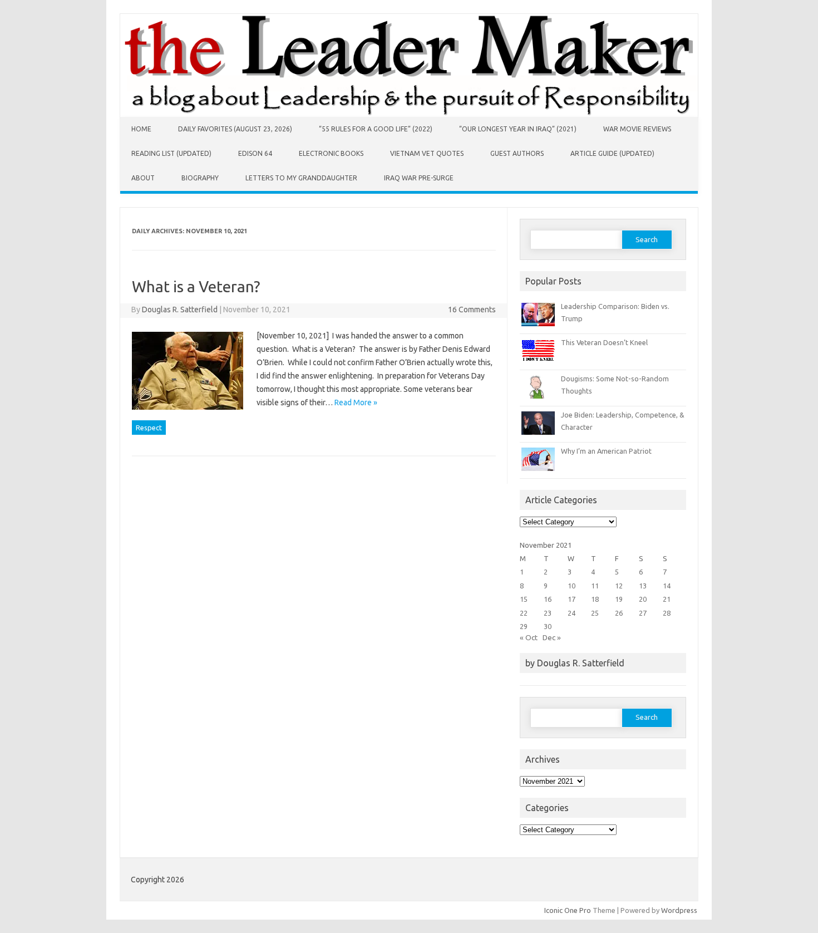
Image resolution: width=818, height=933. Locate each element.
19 (619, 599)
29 (524, 626)
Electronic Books (331, 153)
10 (571, 586)
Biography (200, 177)
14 (667, 586)
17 (571, 599)
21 (667, 599)
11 (595, 586)
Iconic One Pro (567, 910)
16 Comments (472, 309)
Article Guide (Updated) (612, 153)
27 (643, 613)
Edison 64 (255, 153)
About (143, 177)
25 (595, 613)
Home (141, 128)
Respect (149, 427)
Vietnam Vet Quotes (427, 153)
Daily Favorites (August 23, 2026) (235, 128)
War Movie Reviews (637, 128)
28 (667, 613)
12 (619, 586)
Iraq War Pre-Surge (419, 177)
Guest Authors (517, 153)
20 (643, 599)
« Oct (529, 637)
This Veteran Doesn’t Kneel (604, 342)
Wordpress (679, 910)
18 (595, 599)
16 (547, 599)
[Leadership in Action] (409, 114)
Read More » (355, 402)
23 (547, 613)
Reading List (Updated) (171, 153)
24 (571, 613)
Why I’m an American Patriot (606, 451)
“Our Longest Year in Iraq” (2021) (517, 128)
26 (619, 613)
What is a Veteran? (196, 286)
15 (524, 599)
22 (524, 613)
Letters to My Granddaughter (301, 177)
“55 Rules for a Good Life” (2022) (375, 128)
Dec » (552, 637)
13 (643, 586)
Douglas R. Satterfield (180, 309)
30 (547, 626)
